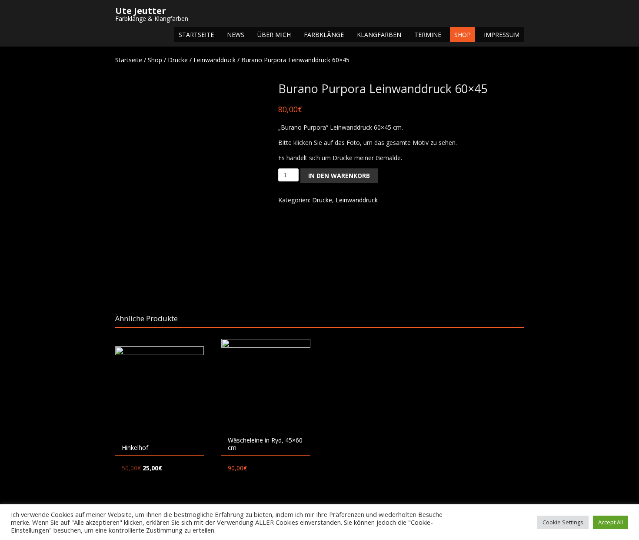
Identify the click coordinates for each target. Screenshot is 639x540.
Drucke (178, 60)
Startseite (196, 34)
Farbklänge (324, 34)
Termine (427, 34)
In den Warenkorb (339, 175)
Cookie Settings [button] (562, 522)
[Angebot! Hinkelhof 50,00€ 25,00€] (159, 390)
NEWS (235, 34)
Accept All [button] (610, 522)
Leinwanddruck (214, 60)
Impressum (501, 34)
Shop (462, 34)
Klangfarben (379, 34)
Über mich (274, 34)
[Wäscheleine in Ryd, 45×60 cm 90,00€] (265, 383)
